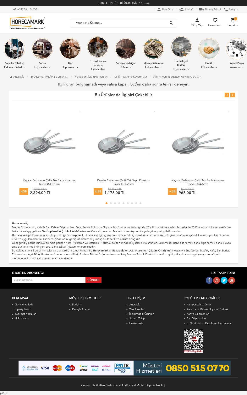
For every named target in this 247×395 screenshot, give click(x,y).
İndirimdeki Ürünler (141, 314)
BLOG (33, 9)
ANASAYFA (20, 9)
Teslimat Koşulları (25, 314)
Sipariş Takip (137, 318)
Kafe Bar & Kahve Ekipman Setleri (207, 309)
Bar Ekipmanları (68, 65)
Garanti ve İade (24, 304)
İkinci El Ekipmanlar (207, 65)
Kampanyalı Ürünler (199, 304)
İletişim (231, 9)
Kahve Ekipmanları (40, 65)
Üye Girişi (165, 9)
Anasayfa (18, 76)
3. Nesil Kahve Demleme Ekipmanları (98, 65)
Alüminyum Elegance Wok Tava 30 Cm (177, 76)
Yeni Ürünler (137, 309)
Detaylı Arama (81, 309)
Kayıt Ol (186, 9)
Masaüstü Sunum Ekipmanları (153, 65)
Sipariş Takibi (210, 9)
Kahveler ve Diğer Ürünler (126, 65)
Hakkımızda (22, 318)
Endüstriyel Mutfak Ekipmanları (180, 65)
